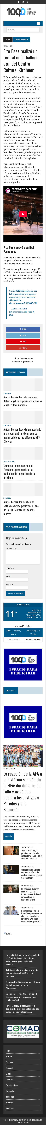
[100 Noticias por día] (23, 12)
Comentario (11, 548)
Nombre (10, 568)
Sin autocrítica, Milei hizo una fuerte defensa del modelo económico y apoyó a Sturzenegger (31, 873)
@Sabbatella (15, 300)
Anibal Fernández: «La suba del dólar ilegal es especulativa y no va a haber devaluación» (22, 401)
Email (8, 576)
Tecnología (10, 1096)
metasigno (24, 1122)
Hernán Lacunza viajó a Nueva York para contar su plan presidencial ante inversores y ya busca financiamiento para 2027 (31, 916)
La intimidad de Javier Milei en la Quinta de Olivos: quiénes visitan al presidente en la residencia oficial (31, 894)
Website (9, 584)
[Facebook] (18, 1)
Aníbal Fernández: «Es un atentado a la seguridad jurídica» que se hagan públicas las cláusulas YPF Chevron (22, 435)
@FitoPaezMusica (24, 291)
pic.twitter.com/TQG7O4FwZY (23, 303)
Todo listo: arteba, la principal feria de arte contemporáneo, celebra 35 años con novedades (32, 854)
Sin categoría (9, 462)
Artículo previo (25, 358)
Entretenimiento (12, 1085)
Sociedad (9, 1067)
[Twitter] (23, 1)
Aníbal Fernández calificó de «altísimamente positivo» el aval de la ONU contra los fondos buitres (21, 508)
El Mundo (9, 1073)
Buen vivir (9, 1102)
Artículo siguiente (21, 361)
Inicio (8, 1050)
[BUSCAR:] (23, 29)
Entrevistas (10, 1090)
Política (7, 393)
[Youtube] (28, 1)
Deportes (9, 1079)
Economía (9, 1062)
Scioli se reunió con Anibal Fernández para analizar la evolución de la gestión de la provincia (19, 471)
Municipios (10, 1108)
